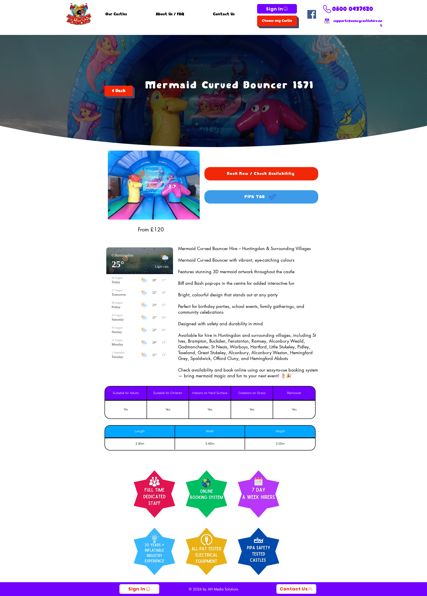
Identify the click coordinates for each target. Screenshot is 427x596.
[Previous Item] (111, 185)
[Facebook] (311, 14)
